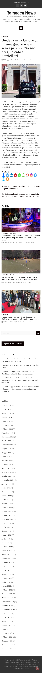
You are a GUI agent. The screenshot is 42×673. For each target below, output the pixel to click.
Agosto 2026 (6, 405)
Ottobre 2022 (7, 562)
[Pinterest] (15, 175)
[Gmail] (27, 175)
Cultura (13, 233)
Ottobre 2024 (7, 476)
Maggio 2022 (7, 578)
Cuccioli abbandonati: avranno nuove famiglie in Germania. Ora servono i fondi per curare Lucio (20, 196)
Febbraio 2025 (7, 464)
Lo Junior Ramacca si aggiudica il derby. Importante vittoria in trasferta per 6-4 (19, 278)
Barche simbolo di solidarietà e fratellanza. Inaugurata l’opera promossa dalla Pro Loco (21, 237)
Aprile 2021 (6, 629)
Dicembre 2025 (7, 433)
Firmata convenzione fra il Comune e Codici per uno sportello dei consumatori (20, 318)
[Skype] (3, 179)
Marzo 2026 (6, 425)
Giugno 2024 (6, 492)
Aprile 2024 (6, 500)
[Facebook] (3, 175)
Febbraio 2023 (7, 547)
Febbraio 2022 (7, 590)
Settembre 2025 (8, 445)
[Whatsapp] (19, 175)
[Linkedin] (11, 175)
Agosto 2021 (6, 613)
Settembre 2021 (8, 610)
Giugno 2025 (6, 449)
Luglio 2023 (6, 527)
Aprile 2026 (6, 421)
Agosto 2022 (6, 566)
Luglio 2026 (6, 409)
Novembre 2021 (8, 602)
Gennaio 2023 (7, 551)
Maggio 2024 (7, 496)
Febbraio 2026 (7, 429)
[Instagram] (31, 175)
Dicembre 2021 (7, 598)
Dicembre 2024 (7, 468)
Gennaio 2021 (7, 641)
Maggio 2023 (7, 535)
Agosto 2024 (6, 484)
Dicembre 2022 (7, 555)
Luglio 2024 (6, 488)
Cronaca (5, 36)
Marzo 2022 (6, 586)
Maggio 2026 (7, 417)
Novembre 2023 (8, 511)
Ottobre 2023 (7, 515)
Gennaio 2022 (7, 594)
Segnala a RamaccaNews (12, 344)
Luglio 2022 (6, 570)
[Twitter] (7, 175)
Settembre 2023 (8, 519)
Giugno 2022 (6, 574)
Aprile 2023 (6, 539)
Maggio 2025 (7, 453)
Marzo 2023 (6, 543)
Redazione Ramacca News (25, 60)
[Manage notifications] (37, 668)
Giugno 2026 (6, 413)
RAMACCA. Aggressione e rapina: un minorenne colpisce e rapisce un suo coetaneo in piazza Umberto (20, 389)
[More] (7, 179)
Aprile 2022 (6, 582)
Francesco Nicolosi (24, 282)
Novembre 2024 (8, 472)
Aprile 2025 (6, 456)
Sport (12, 275)
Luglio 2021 (6, 617)
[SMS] (23, 175)
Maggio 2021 (6, 625)
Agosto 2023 (6, 523)
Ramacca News (21, 12)
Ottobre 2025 (7, 441)
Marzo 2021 (6, 633)
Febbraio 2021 (7, 637)
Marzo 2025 (6, 460)
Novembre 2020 (8, 649)
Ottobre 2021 (7, 606)
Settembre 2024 (8, 480)
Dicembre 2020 (7, 645)
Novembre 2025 (8, 437)
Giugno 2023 (6, 531)
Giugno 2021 (6, 621)
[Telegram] (35, 175)
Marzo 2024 (6, 504)
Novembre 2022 (8, 558)
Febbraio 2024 (7, 507)
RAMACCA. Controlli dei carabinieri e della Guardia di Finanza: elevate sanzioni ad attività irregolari (20, 380)
